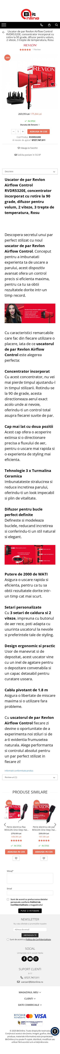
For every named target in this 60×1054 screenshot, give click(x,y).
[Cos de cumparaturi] (49, 25)
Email (9, 888)
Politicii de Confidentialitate (26, 903)
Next (55, 85)
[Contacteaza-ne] (41, 25)
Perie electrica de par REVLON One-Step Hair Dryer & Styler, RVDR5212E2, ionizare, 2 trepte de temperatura (44, 828)
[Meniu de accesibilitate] (55, 1031)
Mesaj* (10, 871)
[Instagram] (36, 958)
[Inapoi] (2, 32)
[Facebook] (24, 958)
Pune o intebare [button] (30, 910)
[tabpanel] (30, 81)
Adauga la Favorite (29, 147)
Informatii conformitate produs (19, 770)
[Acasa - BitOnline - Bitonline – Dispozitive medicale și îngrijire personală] (30, 14)
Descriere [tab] (9, 171)
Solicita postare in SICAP (29, 154)
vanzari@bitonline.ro (31, 981)
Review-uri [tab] (11, 777)
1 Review (37, 49)
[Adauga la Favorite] (16, 858)
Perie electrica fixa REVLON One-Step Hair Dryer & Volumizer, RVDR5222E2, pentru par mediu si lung (16, 828)
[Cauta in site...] (56, 25)
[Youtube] (30, 958)
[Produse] (4, 25)
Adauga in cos (38, 131)
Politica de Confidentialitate (38, 939)
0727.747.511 (32, 977)
